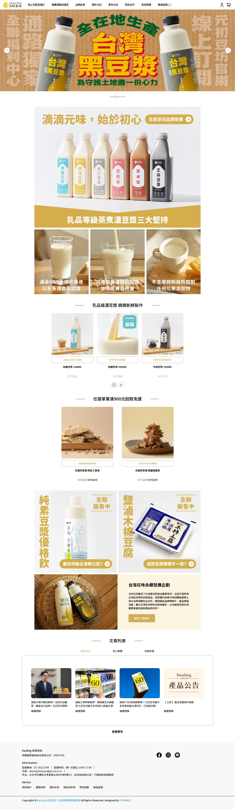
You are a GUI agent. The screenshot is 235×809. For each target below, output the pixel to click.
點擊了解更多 (141, 618)
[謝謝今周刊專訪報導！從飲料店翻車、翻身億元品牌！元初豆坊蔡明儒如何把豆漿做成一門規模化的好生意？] (51, 683)
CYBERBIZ (125, 800)
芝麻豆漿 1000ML (162, 367)
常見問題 (146, 4)
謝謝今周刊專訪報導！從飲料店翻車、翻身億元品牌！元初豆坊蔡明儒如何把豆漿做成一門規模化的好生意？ (50, 703)
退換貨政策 (69, 787)
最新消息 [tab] (85, 651)
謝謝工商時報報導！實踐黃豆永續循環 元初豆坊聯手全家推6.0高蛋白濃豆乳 (95, 703)
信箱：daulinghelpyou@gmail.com (42, 771)
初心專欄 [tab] (117, 651)
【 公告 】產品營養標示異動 (179, 702)
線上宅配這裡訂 (36, 4)
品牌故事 (80, 4)
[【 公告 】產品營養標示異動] (184, 683)
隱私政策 (54, 787)
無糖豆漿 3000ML (117, 367)
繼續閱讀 (36, 711)
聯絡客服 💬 (164, 4)
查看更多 (117, 731)
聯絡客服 (98, 787)
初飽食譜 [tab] (149, 651)
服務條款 (40, 787)
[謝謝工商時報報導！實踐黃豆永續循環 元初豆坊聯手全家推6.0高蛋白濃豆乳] (95, 683)
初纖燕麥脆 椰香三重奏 (87, 470)
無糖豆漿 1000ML (72, 367)
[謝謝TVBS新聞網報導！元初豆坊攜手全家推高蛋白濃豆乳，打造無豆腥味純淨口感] (140, 683)
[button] (7, 50)
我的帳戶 (27, 787)
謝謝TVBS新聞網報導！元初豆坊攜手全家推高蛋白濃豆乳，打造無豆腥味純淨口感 (139, 703)
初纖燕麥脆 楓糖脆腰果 (147, 470)
